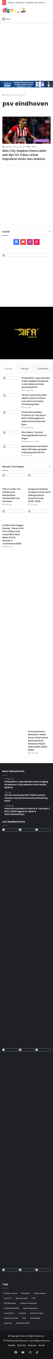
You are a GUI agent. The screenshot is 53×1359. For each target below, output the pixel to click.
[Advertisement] (26, 51)
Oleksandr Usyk (36, 1313)
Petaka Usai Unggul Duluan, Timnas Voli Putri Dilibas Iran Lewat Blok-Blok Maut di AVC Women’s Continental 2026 (13, 534)
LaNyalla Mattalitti (11, 1308)
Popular (8, 368)
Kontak (42, 1345)
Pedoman (32, 1345)
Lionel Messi (9, 1313)
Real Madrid (35, 1318)
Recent (25, 368)
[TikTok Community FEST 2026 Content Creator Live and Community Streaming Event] (11, 399)
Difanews (8, 147)
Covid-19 (7, 1298)
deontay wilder (22, 1298)
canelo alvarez (40, 1293)
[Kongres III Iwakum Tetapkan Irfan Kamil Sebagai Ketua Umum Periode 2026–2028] (39, 480)
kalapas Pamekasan (28, 1303)
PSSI (24, 1318)
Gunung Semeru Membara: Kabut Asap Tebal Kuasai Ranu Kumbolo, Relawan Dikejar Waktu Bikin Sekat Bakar (38, 740)
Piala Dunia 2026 (11, 1318)
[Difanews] (14, 10)
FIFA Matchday (10, 1303)
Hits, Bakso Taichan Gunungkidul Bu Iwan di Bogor (33, 435)
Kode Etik (21, 1345)
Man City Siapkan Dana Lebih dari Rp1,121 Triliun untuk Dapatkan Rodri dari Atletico (24, 155)
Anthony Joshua (10, 1293)
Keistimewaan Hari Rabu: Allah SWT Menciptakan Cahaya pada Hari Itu (34, 449)
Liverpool (22, 1313)
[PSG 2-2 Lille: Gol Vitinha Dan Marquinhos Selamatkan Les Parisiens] (13, 480)
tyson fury (8, 1323)
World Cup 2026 (22, 1323)
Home (7, 95)
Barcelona (25, 1293)
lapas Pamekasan (30, 1308)
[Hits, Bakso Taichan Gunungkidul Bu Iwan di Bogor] (11, 436)
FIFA (33, 1298)
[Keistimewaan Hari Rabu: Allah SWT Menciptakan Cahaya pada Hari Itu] (11, 450)
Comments (43, 368)
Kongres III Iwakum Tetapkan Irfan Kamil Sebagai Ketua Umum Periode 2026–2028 (39, 495)
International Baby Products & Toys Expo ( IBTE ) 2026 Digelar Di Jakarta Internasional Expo (33, 418)
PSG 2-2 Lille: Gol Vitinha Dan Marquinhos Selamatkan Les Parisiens (11, 495)
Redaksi (11, 1345)
